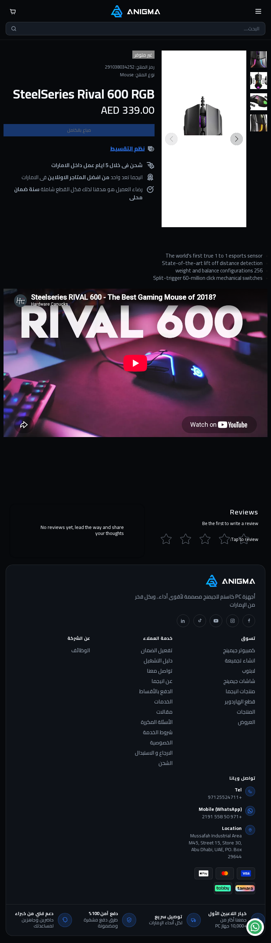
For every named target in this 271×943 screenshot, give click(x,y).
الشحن (165, 763)
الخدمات (163, 701)
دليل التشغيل (158, 660)
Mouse (127, 75)
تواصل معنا (160, 670)
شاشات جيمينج (239, 681)
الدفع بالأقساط (156, 691)
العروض (246, 722)
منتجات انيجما (240, 691)
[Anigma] (135, 11)
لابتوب (248, 670)
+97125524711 (225, 797)
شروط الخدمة (158, 732)
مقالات (164, 711)
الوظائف (80, 650)
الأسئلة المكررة (157, 722)
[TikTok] (199, 620)
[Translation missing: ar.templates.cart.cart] (13, 11)
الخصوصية (161, 742)
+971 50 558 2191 (222, 816)
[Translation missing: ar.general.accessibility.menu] (258, 11)
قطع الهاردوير (240, 701)
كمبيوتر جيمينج (239, 650)
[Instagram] (232, 620)
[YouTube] (216, 620)
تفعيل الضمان (157, 650)
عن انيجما (162, 681)
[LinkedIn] (183, 620)
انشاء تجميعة (240, 660)
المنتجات (246, 711)
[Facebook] (248, 620)
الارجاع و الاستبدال (154, 752)
